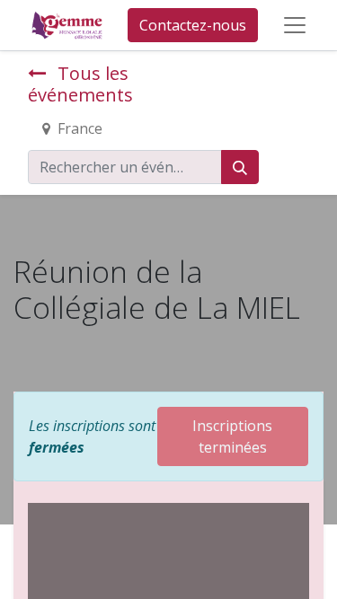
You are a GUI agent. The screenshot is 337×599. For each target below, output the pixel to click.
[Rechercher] (240, 167)
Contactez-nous (192, 25)
